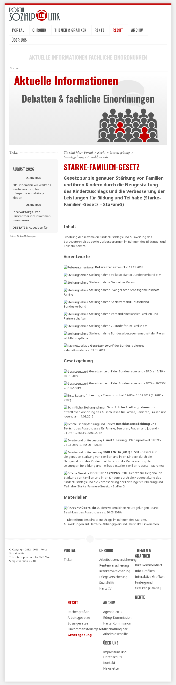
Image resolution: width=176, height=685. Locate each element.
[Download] (79, 267)
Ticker (68, 559)
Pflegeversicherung (113, 577)
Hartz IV (105, 588)
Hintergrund (144, 582)
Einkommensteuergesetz (83, 629)
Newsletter (111, 668)
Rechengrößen (78, 612)
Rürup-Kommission (117, 617)
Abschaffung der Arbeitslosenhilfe (115, 631)
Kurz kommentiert (148, 565)
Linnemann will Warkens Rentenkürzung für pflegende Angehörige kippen (32, 191)
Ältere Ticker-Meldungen (23, 236)
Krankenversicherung (114, 571)
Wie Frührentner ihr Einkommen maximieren (32, 216)
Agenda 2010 (113, 612)
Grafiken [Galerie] (148, 588)
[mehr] (77, 473)
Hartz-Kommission (117, 623)
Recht (118, 30)
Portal (18, 30)
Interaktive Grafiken (150, 576)
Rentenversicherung (114, 565)
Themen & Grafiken (70, 30)
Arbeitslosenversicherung (115, 559)
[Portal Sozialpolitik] (33, 14)
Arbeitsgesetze (79, 617)
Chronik (39, 30)
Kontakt (109, 662)
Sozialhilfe (106, 582)
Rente (99, 30)
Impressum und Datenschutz (114, 654)
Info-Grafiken (145, 571)
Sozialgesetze (78, 623)
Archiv (137, 30)
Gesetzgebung (120, 152)
